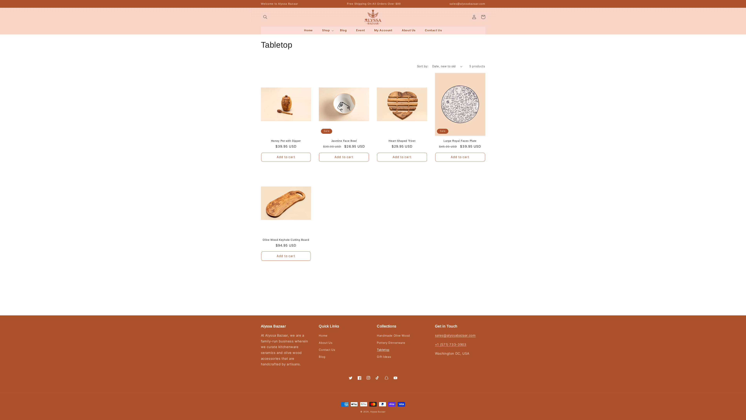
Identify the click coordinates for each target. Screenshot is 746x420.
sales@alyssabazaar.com (455, 335)
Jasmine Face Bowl (344, 140)
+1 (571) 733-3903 (450, 344)
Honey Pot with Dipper (286, 140)
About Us (325, 343)
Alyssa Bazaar (378, 411)
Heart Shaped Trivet (402, 140)
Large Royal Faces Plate (460, 140)
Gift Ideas (384, 357)
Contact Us (327, 350)
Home (323, 335)
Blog (322, 357)
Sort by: (422, 66)
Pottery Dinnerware (391, 343)
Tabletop (383, 350)
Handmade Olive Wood (393, 335)
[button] (265, 16)
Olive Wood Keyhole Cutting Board (286, 239)
